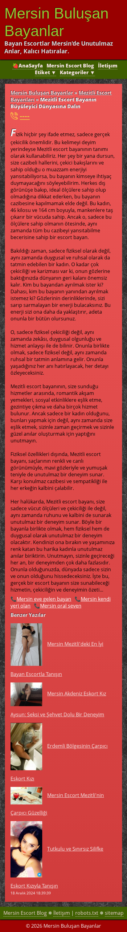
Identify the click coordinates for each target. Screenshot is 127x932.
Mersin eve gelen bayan (44, 599)
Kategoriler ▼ (77, 72)
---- (25, 116)
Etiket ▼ (45, 72)
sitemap (114, 913)
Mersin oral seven (60, 605)
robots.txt (86, 913)
